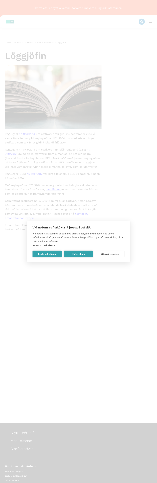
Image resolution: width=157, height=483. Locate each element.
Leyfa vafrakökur (47, 254)
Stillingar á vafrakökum (110, 254)
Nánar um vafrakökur (44, 245)
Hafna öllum (78, 254)
